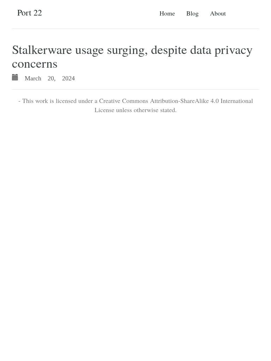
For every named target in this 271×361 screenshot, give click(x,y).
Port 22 (29, 12)
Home (167, 13)
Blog (192, 13)
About (218, 13)
